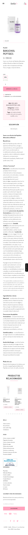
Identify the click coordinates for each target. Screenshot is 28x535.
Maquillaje (5, 470)
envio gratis (18, 114)
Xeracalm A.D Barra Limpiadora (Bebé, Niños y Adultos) (18, 402)
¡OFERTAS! (5, 481)
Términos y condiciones (8, 450)
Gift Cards (5, 489)
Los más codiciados (7, 483)
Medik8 (5, 48)
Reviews (14, 129)
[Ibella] (14, 3)
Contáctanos (6, 429)
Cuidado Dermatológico (8, 476)
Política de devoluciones (8, 448)
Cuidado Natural (6, 479)
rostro (16, 116)
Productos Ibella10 (7, 454)
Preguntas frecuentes (8, 440)
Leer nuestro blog (7, 427)
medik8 (12, 116)
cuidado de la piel (10, 114)
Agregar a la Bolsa (19, 409)
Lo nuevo (5, 487)
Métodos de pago (7, 444)
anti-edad (13, 112)
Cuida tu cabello (6, 474)
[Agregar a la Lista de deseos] (12, 399)
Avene (4, 397)
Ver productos (6, 425)
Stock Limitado (6, 485)
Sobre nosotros (6, 423)
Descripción (14, 124)
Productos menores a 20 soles (10, 452)
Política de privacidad (8, 446)
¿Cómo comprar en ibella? (9, 438)
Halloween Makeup (7, 472)
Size (4, 74)
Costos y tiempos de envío (9, 442)
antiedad (18, 112)
